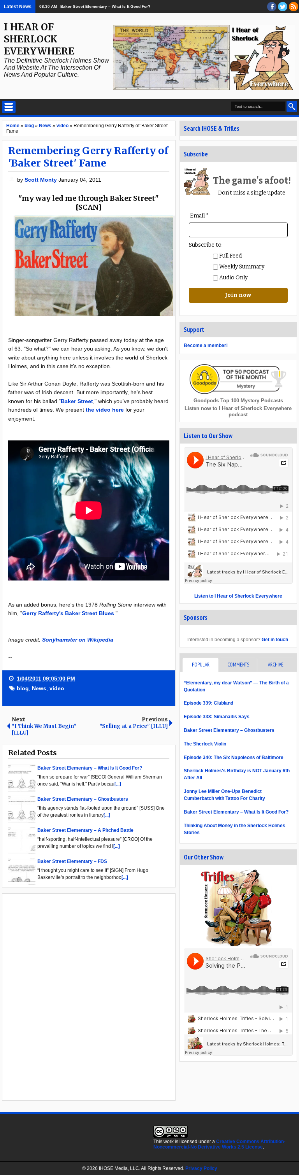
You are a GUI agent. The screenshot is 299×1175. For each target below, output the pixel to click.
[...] (117, 784)
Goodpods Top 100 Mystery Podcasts (238, 400)
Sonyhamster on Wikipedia (77, 640)
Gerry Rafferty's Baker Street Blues (68, 613)
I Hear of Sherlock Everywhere (39, 39)
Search (292, 106)
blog (23, 688)
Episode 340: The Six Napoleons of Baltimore (233, 757)
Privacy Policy (201, 1168)
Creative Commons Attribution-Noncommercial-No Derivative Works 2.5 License (219, 1144)
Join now (238, 295)
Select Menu (9, 107)
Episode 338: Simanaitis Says (217, 716)
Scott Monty (41, 180)
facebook (271, 6)
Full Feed (230, 256)
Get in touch (275, 639)
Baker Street (77, 401)
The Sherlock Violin (205, 744)
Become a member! (206, 345)
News (39, 688)
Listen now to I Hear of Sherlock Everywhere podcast (238, 411)
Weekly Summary (241, 266)
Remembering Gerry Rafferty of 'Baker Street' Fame (88, 156)
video (56, 688)
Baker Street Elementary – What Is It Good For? (105, 6)
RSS (293, 6)
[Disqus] (88, 996)
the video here (105, 410)
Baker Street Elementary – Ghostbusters (229, 730)
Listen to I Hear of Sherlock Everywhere (238, 596)
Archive (275, 664)
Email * (199, 215)
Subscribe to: (206, 245)
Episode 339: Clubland (208, 703)
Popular (200, 664)
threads (282, 6)
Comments (238, 664)
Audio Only (233, 277)
